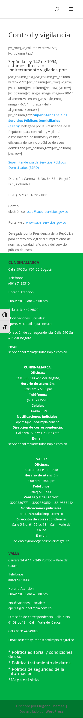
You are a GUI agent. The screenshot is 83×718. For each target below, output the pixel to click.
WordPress (55, 711)
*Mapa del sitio (23, 680)
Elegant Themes (51, 706)
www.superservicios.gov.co (46, 222)
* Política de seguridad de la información (36, 671)
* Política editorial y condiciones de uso (40, 654)
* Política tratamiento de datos (39, 662)
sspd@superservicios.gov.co (47, 211)
